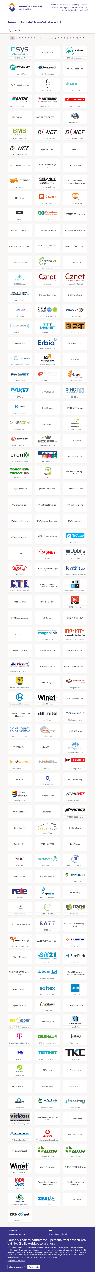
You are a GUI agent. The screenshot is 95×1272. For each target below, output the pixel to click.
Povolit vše (34, 1267)
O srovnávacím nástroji (58, 1234)
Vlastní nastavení (17, 1267)
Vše (12, 38)
